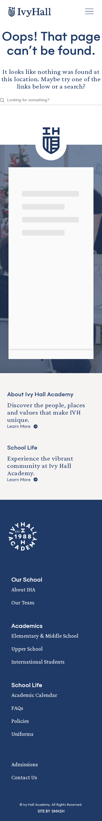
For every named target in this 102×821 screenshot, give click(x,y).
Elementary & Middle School (44, 636)
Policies (20, 721)
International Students (38, 662)
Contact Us (24, 777)
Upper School (27, 649)
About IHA (23, 589)
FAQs (17, 708)
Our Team (23, 602)
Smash (58, 811)
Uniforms (22, 734)
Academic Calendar (34, 695)
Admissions (24, 764)
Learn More (19, 426)
